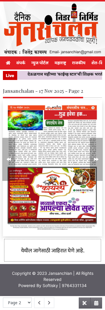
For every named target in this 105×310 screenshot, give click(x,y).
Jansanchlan (60, 273)
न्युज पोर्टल (40, 62)
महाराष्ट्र (60, 62)
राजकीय (78, 62)
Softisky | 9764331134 (65, 285)
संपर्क (20, 62)
